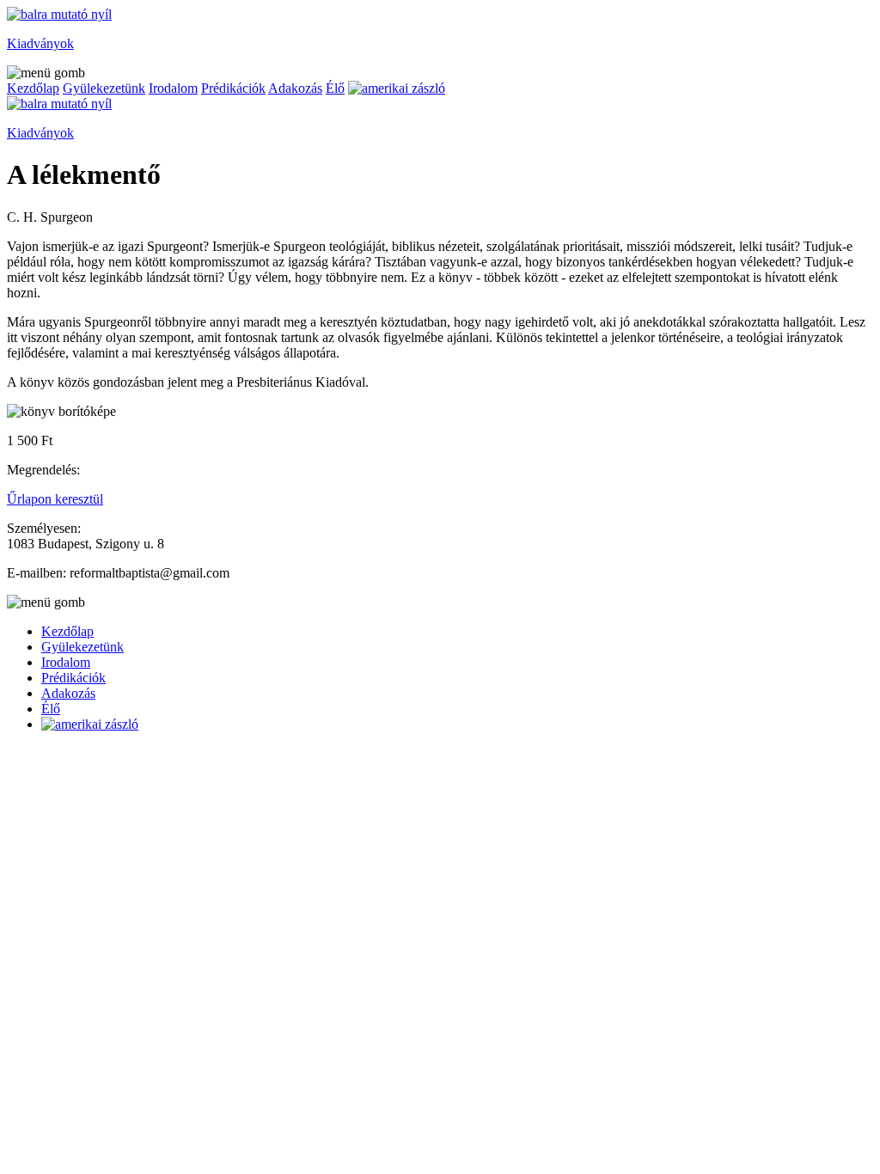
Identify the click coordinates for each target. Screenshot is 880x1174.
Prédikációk (233, 88)
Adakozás (295, 88)
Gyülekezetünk (104, 88)
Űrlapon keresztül (55, 499)
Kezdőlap (33, 88)
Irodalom (173, 88)
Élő (335, 88)
